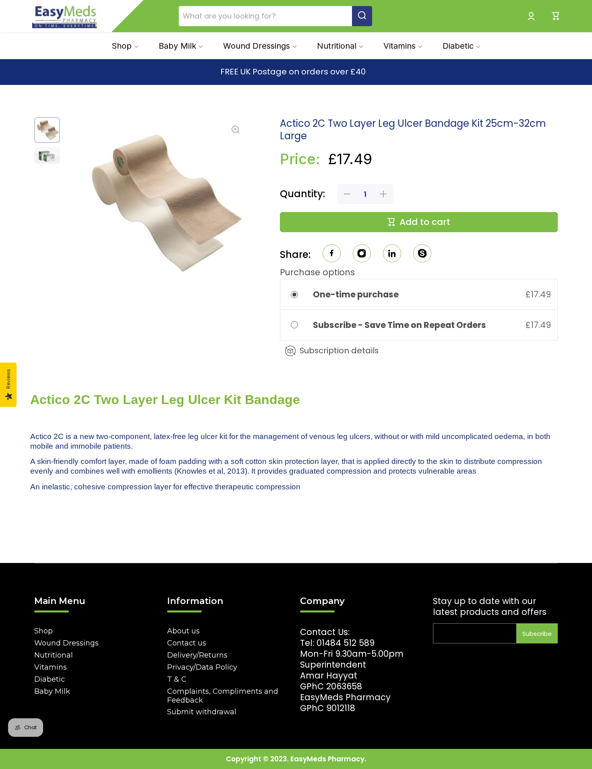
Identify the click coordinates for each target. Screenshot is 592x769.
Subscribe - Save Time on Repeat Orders (400, 325)
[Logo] (64, 16)
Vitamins (50, 667)
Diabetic (49, 679)
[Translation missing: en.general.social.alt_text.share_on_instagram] (362, 254)
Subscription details (339, 350)
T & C (176, 679)
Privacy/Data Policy (202, 667)
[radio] (300, 294)
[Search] (362, 16)
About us (183, 631)
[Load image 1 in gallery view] (47, 130)
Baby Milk (52, 691)
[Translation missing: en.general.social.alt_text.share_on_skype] (422, 254)
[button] (556, 16)
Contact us (186, 643)
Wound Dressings (66, 643)
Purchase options (317, 272)
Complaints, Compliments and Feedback (222, 696)
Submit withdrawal (201, 711)
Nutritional (53, 655)
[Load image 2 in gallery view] (47, 155)
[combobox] (275, 16)
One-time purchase (356, 294)
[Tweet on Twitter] (392, 254)
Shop (43, 631)
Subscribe (537, 633)
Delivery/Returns (197, 655)
